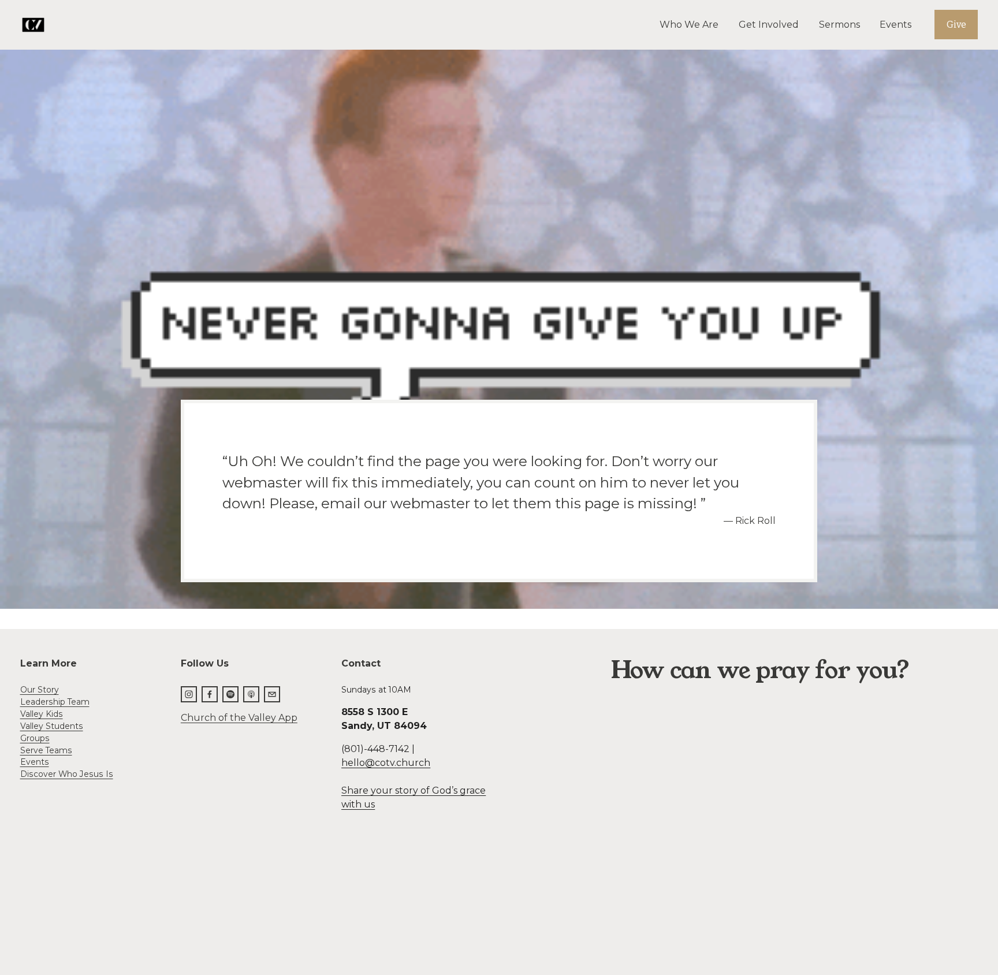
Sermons (839, 24)
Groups (35, 738)
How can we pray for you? (760, 670)
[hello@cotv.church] (272, 694)
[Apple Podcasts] (251, 694)
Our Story (39, 689)
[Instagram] (189, 694)
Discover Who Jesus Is (66, 774)
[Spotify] (230, 694)
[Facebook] (210, 694)
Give (956, 24)
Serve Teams (46, 750)
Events (895, 24)
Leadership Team (55, 701)
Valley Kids (41, 714)
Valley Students (51, 726)
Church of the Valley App (239, 717)
